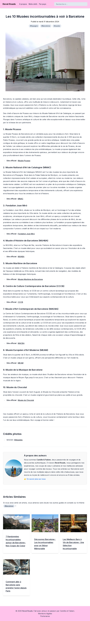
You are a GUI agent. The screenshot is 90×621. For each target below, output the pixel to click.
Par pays (42, 4)
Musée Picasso (24, 161)
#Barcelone (45, 26)
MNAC (20, 199)
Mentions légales (45, 613)
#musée (57, 26)
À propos (23, 4)
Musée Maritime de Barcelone (30, 279)
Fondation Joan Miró (26, 234)
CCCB (20, 302)
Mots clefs (33, 4)
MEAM (20, 363)
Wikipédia (18, 440)
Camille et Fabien (67, 611)
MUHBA (21, 256)
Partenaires (45, 616)
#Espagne (34, 26)
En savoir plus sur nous (36, 479)
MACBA (21, 343)
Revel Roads (27, 611)
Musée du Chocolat (26, 400)
